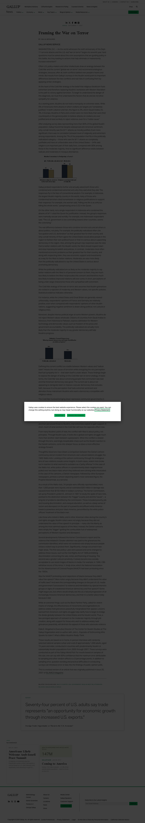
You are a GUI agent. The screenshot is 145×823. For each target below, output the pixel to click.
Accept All (60, 415)
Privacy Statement (102, 410)
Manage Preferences (76, 415)
